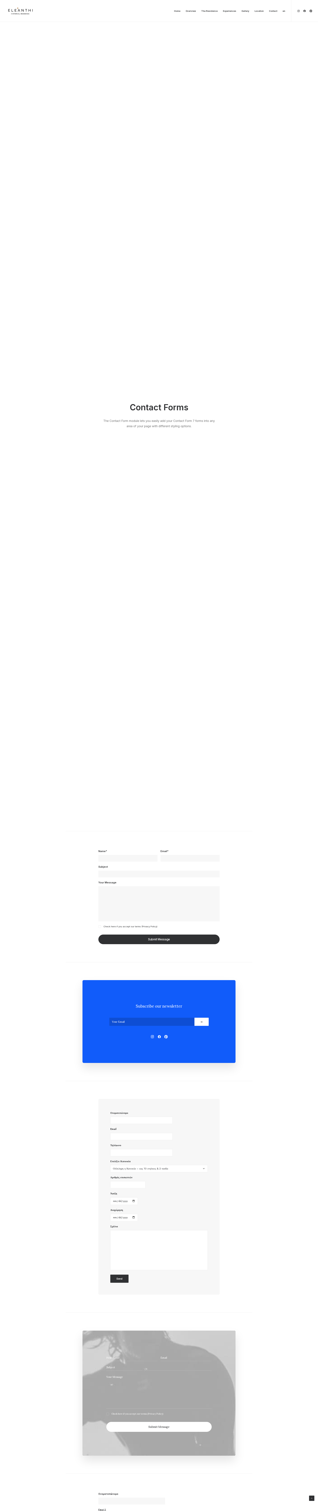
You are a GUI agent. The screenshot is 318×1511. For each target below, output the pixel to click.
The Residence (209, 11)
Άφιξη (113, 1193)
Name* (102, 851)
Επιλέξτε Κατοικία (120, 1161)
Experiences (229, 11)
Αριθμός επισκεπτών (121, 1177)
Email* (164, 851)
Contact (273, 11)
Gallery (245, 11)
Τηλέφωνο (115, 1145)
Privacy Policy (149, 926)
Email (113, 1129)
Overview (191, 11)
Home (177, 11)
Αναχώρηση (116, 1210)
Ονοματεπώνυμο (119, 1113)
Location (259, 11)
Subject (103, 866)
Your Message (107, 882)
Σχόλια (114, 1226)
